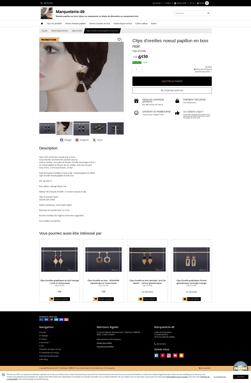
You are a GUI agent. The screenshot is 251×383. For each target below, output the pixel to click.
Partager (68, 140)
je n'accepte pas (220, 377)
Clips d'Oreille (139, 50)
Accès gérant (205, 368)
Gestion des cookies (104, 343)
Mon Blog (44, 359)
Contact (168, 3)
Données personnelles (105, 346)
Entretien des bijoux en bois (50, 349)
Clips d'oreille (77, 31)
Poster (99, 140)
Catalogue (44, 336)
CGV (42, 346)
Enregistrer (84, 140)
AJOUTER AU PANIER (172, 81)
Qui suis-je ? (44, 342)
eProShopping (109, 368)
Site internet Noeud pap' (49, 356)
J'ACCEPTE (240, 377)
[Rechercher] (208, 13)
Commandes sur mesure (49, 353)
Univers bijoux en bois (59, 31)
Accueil (44, 31)
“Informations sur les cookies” (177, 377)
